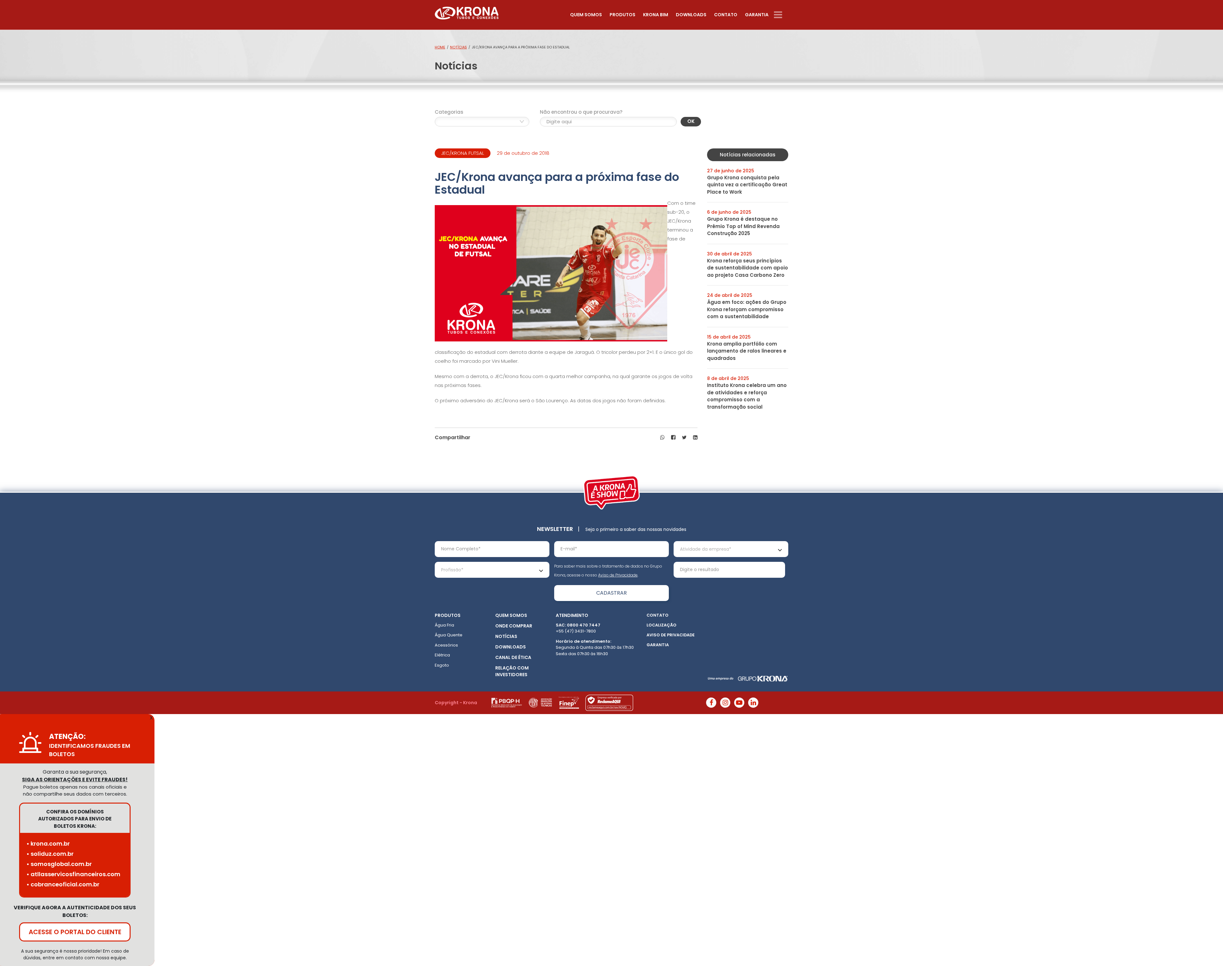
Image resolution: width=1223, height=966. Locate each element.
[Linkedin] (753, 703)
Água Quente (448, 635)
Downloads (691, 14)
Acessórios (446, 645)
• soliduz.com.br (50, 854)
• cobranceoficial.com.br (62, 884)
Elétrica (442, 655)
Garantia (757, 14)
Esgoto (442, 665)
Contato (725, 14)
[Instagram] (725, 703)
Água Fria (444, 625)
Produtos (622, 14)
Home (440, 47)
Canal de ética (513, 657)
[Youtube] (739, 703)
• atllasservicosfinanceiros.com (73, 874)
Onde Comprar (513, 626)
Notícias (458, 47)
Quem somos (586, 14)
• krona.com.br (48, 844)
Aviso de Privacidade (618, 575)
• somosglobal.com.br (59, 864)
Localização (661, 625)
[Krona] (466, 11)
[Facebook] (711, 703)
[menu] (781, 15)
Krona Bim (655, 14)
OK (691, 121)
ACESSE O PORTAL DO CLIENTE (75, 931)
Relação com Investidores (512, 671)
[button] (662, 437)
